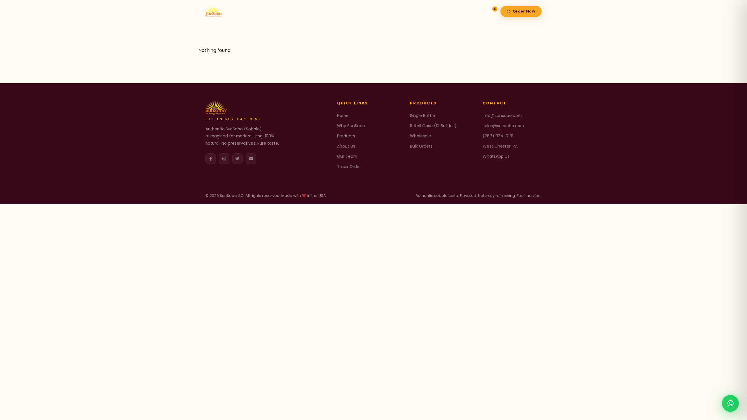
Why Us (304, 12)
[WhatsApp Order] (730, 403)
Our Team (347, 156)
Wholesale (420, 136)
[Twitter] (237, 158)
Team (379, 12)
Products (331, 12)
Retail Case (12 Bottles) (433, 126)
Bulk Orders (421, 146)
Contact (429, 12)
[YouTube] (251, 158)
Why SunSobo (351, 126)
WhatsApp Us (496, 156)
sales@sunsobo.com (503, 126)
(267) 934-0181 (498, 136)
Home (281, 12)
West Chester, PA (500, 146)
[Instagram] (224, 158)
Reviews (402, 12)
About (356, 12)
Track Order (349, 166)
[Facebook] (210, 158)
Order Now (524, 11)
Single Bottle (422, 115)
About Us (346, 146)
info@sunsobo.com (502, 115)
